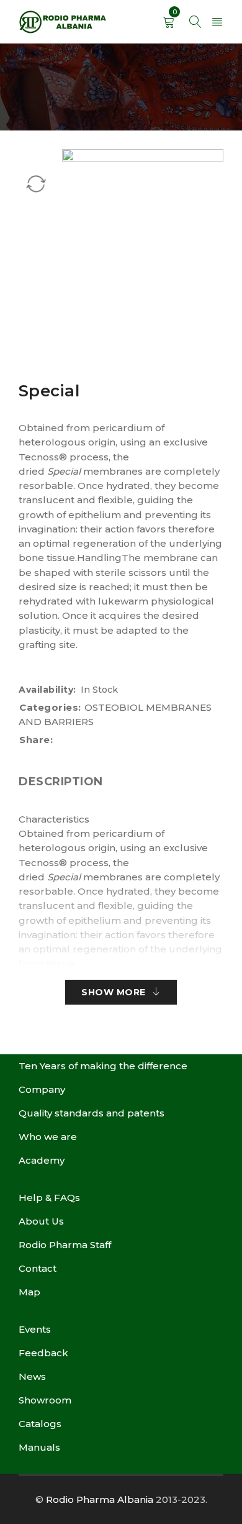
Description (61, 781)
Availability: (47, 689)
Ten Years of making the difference (103, 1066)
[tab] (61, 781)
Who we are (48, 1137)
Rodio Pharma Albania (99, 1499)
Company (42, 1089)
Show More (113, 992)
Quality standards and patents (91, 1113)
